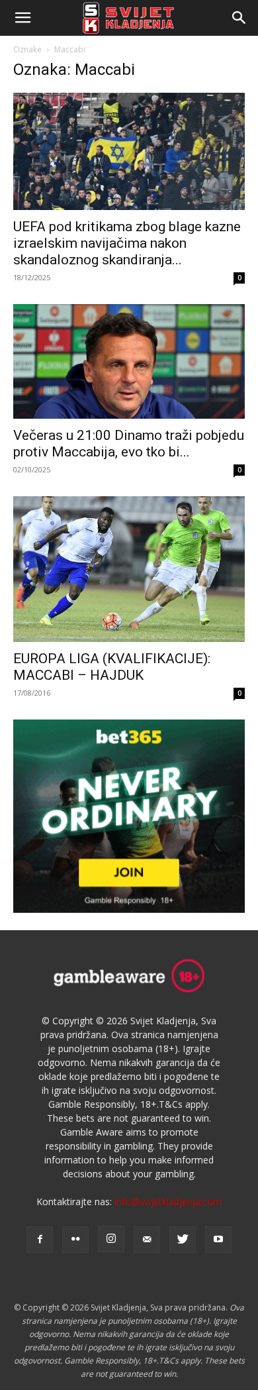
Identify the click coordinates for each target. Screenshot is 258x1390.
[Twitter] (182, 1239)
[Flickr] (75, 1239)
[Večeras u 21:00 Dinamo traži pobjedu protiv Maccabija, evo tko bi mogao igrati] (129, 361)
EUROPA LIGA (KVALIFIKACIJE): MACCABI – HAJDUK (111, 667)
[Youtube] (218, 1239)
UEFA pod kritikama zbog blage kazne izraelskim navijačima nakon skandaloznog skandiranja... (127, 243)
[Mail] (147, 1239)
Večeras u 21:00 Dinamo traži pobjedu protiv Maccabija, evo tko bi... (128, 443)
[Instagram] (111, 1239)
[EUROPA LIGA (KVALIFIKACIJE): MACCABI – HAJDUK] (129, 569)
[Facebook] (39, 1239)
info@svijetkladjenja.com (168, 1201)
